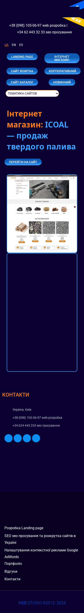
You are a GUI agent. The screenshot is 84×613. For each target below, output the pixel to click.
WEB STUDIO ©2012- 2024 (42, 602)
